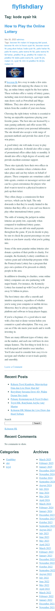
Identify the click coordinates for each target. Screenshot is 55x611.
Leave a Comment (13, 366)
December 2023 (47, 514)
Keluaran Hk (11, 428)
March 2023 (45, 548)
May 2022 (44, 585)
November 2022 (47, 562)
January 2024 (45, 511)
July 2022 (44, 577)
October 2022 (46, 566)
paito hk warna (11, 51)
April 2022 (44, 588)
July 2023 (44, 533)
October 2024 (46, 477)
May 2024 (44, 496)
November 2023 (47, 518)
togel (8, 466)
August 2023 (45, 529)
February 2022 (46, 596)
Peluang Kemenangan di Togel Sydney (29, 399)
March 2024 (45, 503)
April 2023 (44, 544)
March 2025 (45, 459)
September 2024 (47, 481)
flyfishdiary (27, 6)
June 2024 (44, 492)
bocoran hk (12, 82)
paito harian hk (43, 48)
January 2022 (45, 599)
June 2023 (44, 537)
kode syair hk (29, 48)
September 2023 (47, 525)
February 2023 (46, 551)
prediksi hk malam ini (36, 54)
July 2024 (44, 489)
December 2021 (47, 603)
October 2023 (46, 522)
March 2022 (45, 592)
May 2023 (44, 540)
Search (8, 419)
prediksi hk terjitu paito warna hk (19, 57)
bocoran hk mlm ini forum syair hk (20, 45)
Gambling (11, 459)
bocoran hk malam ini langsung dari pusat (28, 42)
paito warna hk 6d (27, 51)
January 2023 (45, 555)
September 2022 (47, 570)
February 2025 (46, 463)
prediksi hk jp (20, 54)
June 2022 (44, 581)
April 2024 (44, 500)
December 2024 (47, 470)
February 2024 (46, 507)
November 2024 (47, 474)
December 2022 (47, 559)
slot (7, 463)
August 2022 (45, 574)
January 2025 (45, 466)
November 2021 (47, 607)
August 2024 (45, 485)
